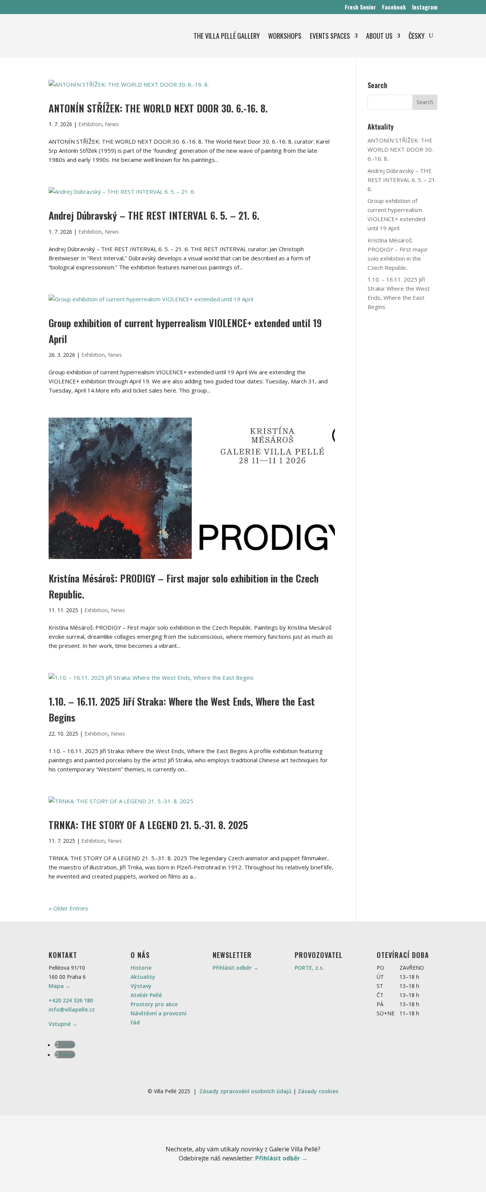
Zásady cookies (318, 1091)
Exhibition (90, 124)
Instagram (424, 7)
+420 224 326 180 (71, 1000)
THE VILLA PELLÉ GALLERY (227, 36)
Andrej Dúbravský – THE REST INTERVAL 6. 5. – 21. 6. (154, 215)
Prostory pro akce (154, 1004)
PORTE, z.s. (309, 967)
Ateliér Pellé (146, 995)
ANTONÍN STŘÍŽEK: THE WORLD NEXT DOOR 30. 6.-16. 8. (158, 108)
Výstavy (141, 985)
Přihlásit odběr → (236, 967)
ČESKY (416, 36)
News (112, 124)
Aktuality (143, 976)
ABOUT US (379, 36)
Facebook (394, 7)
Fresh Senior (360, 7)
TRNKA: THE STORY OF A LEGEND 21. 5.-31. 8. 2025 (148, 824)
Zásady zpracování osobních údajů (245, 1091)
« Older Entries (68, 908)
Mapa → (60, 985)
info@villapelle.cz (72, 1009)
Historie (141, 967)
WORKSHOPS (284, 36)
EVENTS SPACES (330, 36)
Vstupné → (63, 1023)
